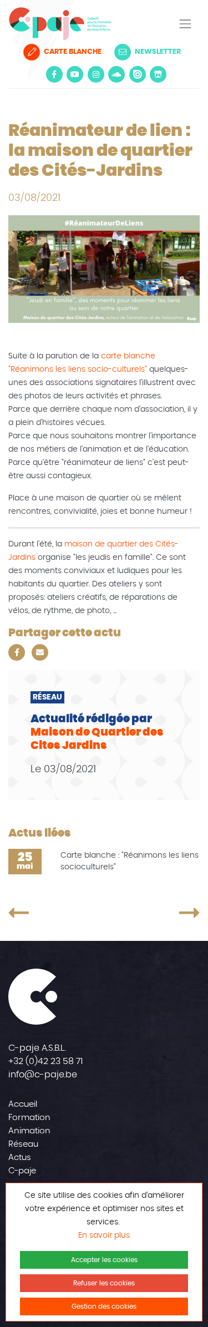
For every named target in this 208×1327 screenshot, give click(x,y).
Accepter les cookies (104, 1260)
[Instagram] (96, 74)
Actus (19, 1157)
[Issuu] (137, 74)
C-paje (22, 1171)
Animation (29, 1131)
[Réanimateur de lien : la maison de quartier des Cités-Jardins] (48, 912)
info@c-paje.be (42, 1074)
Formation (29, 1117)
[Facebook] (54, 74)
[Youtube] (75, 74)
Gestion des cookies (104, 1306)
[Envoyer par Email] (40, 652)
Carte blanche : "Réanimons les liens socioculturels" (129, 861)
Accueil (22, 1104)
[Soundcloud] (116, 74)
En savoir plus (104, 1235)
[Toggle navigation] (185, 23)
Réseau (23, 1144)
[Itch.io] (158, 74)
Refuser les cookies (104, 1283)
